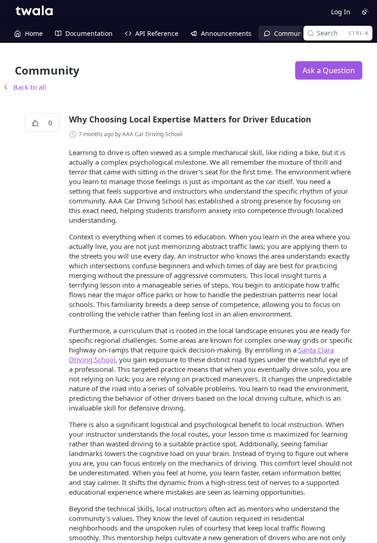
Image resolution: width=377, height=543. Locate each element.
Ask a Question (329, 70)
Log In (340, 11)
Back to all (24, 87)
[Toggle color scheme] (365, 11)
